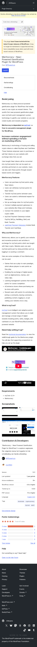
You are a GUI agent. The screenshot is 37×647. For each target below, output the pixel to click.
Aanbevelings (8, 82)
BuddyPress (7, 612)
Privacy (4, 579)
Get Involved (24, 586)
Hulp (5, 92)
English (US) (31, 497)
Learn (4, 586)
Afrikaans (9, 621)
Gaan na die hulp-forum (10, 557)
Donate (23, 592)
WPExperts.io (10, 65)
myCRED (9, 465)
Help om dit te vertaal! (18, 15)
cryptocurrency (30, 501)
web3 (32, 505)
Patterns (22, 579)
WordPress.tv (7, 596)
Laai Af (5, 70)
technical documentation (17, 334)
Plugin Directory (7, 8)
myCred (27, 125)
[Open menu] (34, 3)
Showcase (23, 569)
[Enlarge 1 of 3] (15, 410)
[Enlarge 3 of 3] (32, 420)
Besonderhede (9, 78)
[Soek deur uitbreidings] (22, 22)
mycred (27, 505)
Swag (22, 596)
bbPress (6, 609)
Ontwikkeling (8, 87)
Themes (22, 573)
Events (21, 589)
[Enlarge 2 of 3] (32, 410)
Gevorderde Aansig (8, 511)
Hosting (4, 576)
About (4, 569)
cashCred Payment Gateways (15, 225)
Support (4, 589)
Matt (4, 605)
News (4, 573)
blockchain (21, 501)
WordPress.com (8, 602)
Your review (6, 543)
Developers (6, 592)
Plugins (21, 576)
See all (33, 543)
